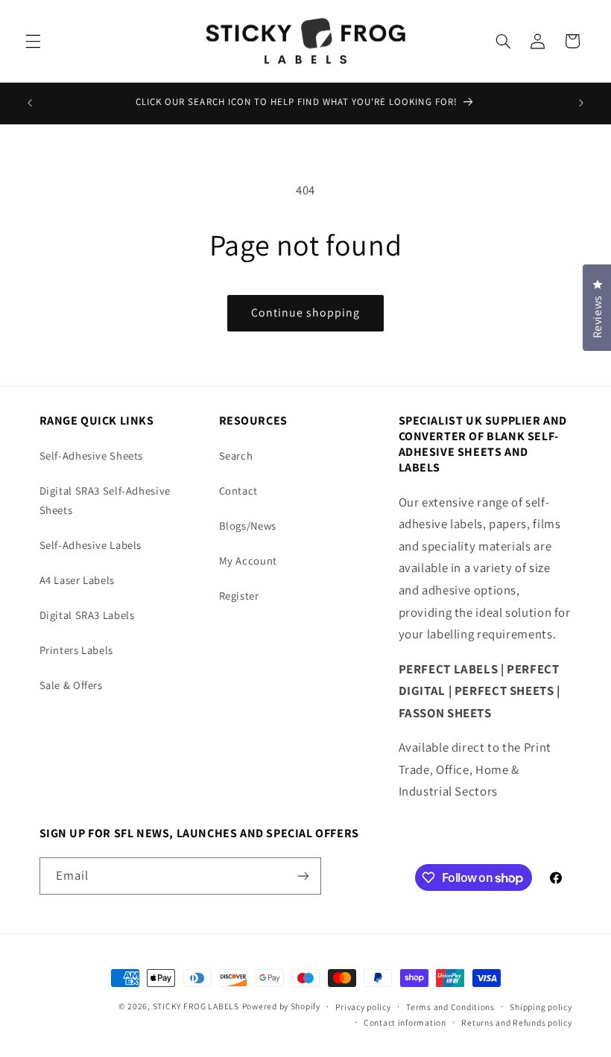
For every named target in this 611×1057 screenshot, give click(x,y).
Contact (238, 490)
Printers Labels (76, 650)
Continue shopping (306, 312)
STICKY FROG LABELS (196, 1006)
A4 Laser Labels (77, 580)
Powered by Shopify (281, 1006)
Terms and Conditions (450, 1006)
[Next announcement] (581, 103)
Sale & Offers (71, 685)
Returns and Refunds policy (516, 1022)
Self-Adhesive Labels (90, 545)
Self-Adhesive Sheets (91, 455)
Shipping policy (541, 1006)
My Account (248, 560)
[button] (33, 41)
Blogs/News (247, 525)
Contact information (405, 1022)
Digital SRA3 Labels (87, 615)
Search (236, 455)
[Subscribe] (302, 875)
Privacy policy (362, 1006)
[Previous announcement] (29, 103)
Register (239, 595)
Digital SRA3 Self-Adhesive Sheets (105, 500)
